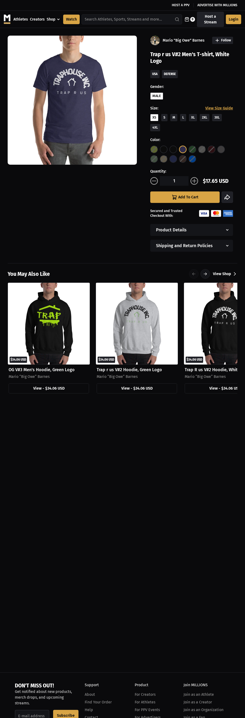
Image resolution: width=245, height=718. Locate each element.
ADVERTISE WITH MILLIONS (217, 5)
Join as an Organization (203, 709)
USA (155, 74)
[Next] (205, 274)
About (90, 694)
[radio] (154, 149)
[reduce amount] (154, 181)
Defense (170, 74)
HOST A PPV (180, 5)
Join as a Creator (198, 702)
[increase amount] (194, 181)
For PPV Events (147, 709)
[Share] (227, 197)
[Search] (177, 19)
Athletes (20, 19)
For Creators (145, 694)
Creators (37, 19)
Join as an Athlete (199, 694)
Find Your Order (98, 702)
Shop (51, 19)
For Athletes (145, 702)
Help (89, 709)
